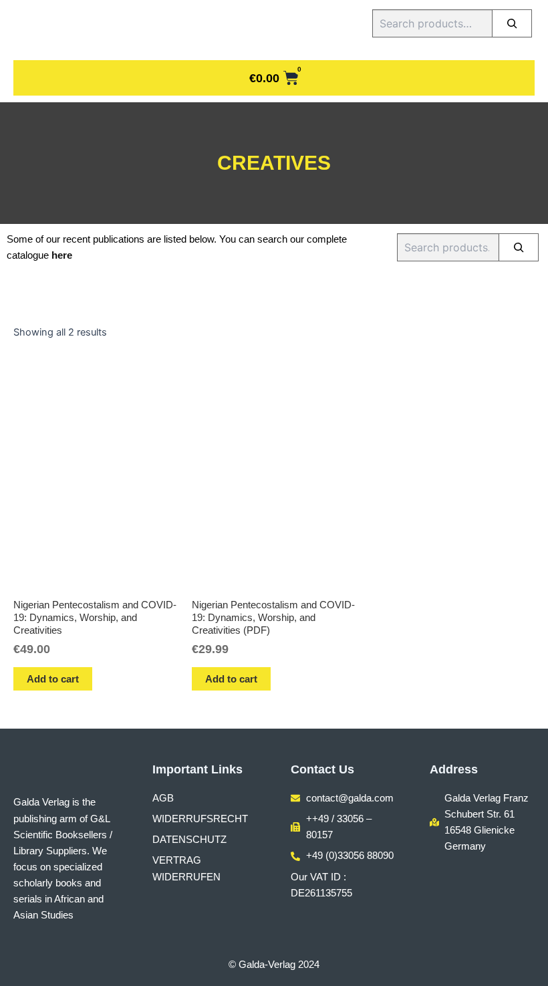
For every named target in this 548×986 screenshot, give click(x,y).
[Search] (512, 23)
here (61, 255)
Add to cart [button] (53, 679)
